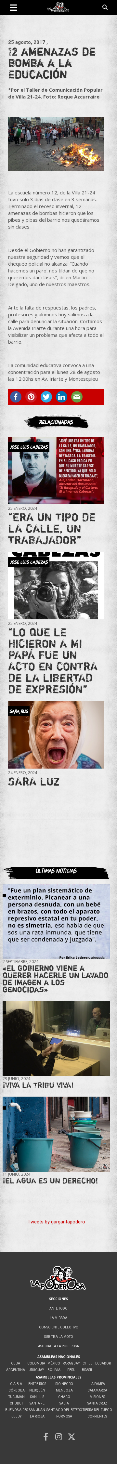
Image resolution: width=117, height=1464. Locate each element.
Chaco (64, 1397)
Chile (87, 1363)
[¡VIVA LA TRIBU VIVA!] (56, 1038)
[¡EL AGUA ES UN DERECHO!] (56, 1134)
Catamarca (97, 1390)
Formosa (64, 1416)
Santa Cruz (97, 1403)
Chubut (16, 1403)
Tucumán (16, 1397)
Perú (71, 1370)
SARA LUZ (33, 781)
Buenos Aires (16, 1410)
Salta (64, 1403)
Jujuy (16, 1416)
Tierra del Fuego (97, 1410)
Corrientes (97, 1416)
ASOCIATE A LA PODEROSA (58, 1346)
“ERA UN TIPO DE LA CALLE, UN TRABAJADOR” (52, 528)
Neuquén (37, 1390)
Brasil (87, 1370)
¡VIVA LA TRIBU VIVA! (38, 1085)
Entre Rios (37, 1384)
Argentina (15, 1370)
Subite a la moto (58, 1337)
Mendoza (64, 1390)
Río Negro (64, 1384)
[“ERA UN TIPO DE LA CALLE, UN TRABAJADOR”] (56, 470)
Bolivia (53, 1370)
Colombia (36, 1363)
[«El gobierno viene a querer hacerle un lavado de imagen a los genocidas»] (56, 921)
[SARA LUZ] (56, 735)
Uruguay (36, 1370)
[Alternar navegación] (13, 7)
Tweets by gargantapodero (56, 1222)
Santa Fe (37, 1403)
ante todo (58, 1308)
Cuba (15, 1363)
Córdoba (16, 1390)
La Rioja (37, 1416)
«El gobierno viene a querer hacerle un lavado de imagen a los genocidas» (56, 978)
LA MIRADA (58, 1318)
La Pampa (97, 1384)
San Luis (37, 1397)
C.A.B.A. (16, 1384)
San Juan (37, 1410)
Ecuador (103, 1363)
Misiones (97, 1397)
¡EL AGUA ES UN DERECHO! (50, 1180)
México (53, 1363)
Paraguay (71, 1363)
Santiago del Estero (64, 1410)
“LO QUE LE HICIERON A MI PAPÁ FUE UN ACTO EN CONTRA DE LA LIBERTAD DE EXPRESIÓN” (53, 660)
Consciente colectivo (58, 1327)
